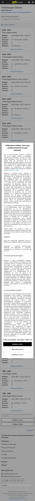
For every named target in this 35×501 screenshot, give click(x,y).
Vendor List (28, 340)
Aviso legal (20, 340)
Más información (17, 349)
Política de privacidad (9, 340)
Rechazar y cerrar (17, 355)
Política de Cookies (14, 170)
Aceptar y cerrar (17, 344)
